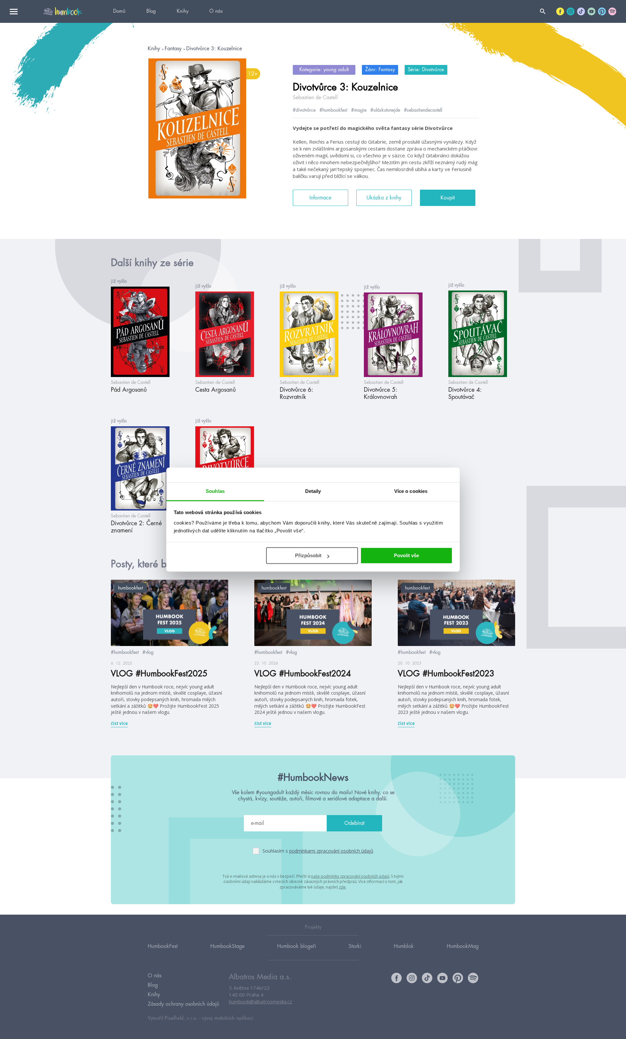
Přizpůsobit (308, 555)
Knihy (182, 11)
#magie (358, 110)
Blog (151, 11)
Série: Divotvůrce (426, 69)
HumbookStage (227, 946)
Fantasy (174, 48)
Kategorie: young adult (324, 69)
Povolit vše (406, 555)
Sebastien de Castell (315, 97)
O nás (216, 11)
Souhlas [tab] (215, 491)
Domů (119, 11)
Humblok (404, 946)
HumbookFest (163, 946)
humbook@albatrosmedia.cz (260, 1001)
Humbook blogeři (296, 946)
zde (342, 887)
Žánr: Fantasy (380, 69)
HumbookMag (463, 946)
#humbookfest (333, 110)
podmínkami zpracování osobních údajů (331, 851)
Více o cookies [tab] (410, 491)
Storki (355, 946)
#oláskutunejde (385, 110)
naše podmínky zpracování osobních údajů (350, 876)
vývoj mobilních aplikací (227, 1018)
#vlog (148, 652)
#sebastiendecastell (423, 110)
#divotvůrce (304, 110)
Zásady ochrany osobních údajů (183, 1004)
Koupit (447, 197)
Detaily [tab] (313, 491)
